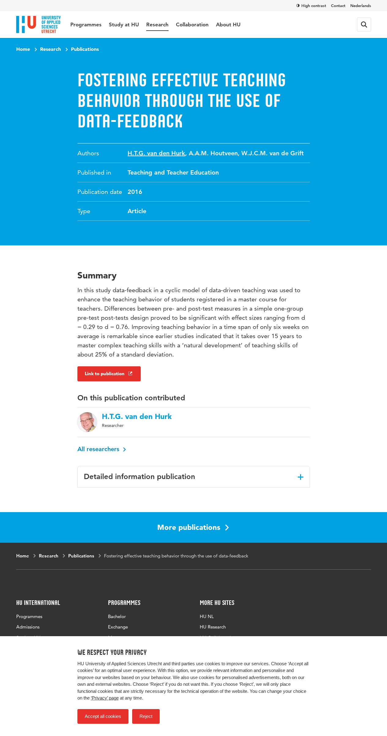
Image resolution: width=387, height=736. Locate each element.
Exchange (118, 627)
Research (157, 24)
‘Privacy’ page (105, 697)
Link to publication (105, 373)
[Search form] (364, 24)
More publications (188, 527)
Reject (146, 716)
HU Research (213, 627)
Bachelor (117, 616)
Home (23, 49)
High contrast (313, 5)
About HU (228, 24)
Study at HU (124, 24)
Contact (338, 5)
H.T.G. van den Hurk (156, 153)
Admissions (27, 627)
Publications (85, 49)
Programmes (86, 24)
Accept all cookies (103, 716)
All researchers (99, 449)
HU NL (207, 616)
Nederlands (360, 5)
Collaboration (192, 24)
